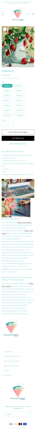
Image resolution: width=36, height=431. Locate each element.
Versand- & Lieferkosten (12, 356)
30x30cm (7, 86)
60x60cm (7, 100)
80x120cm (7, 115)
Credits (6, 371)
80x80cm (7, 110)
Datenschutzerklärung (11, 361)
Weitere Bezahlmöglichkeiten (18, 143)
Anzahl (4, 120)
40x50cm (19, 91)
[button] (2, 14)
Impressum (7, 375)
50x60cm (19, 96)
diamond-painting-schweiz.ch (19, 427)
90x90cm (20, 115)
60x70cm (19, 100)
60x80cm (7, 105)
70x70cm (19, 105)
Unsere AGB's (8, 352)
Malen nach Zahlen (24, 222)
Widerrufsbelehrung (11, 366)
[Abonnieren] (29, 414)
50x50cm (7, 96)
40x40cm (7, 91)
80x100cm (19, 110)
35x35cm (19, 86)
